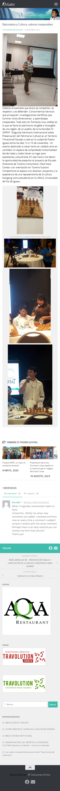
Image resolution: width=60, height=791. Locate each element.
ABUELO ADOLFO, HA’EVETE (17, 723)
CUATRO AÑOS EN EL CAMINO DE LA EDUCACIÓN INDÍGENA (30, 729)
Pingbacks (32, 493)
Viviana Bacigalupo (14, 30)
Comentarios (13, 493)
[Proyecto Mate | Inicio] (11, 4)
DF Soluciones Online (39, 774)
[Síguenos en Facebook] (50, 548)
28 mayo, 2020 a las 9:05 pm (36, 502)
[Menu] (56, 4)
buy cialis (16, 502)
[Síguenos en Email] (56, 548)
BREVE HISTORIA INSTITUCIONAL (18, 736)
